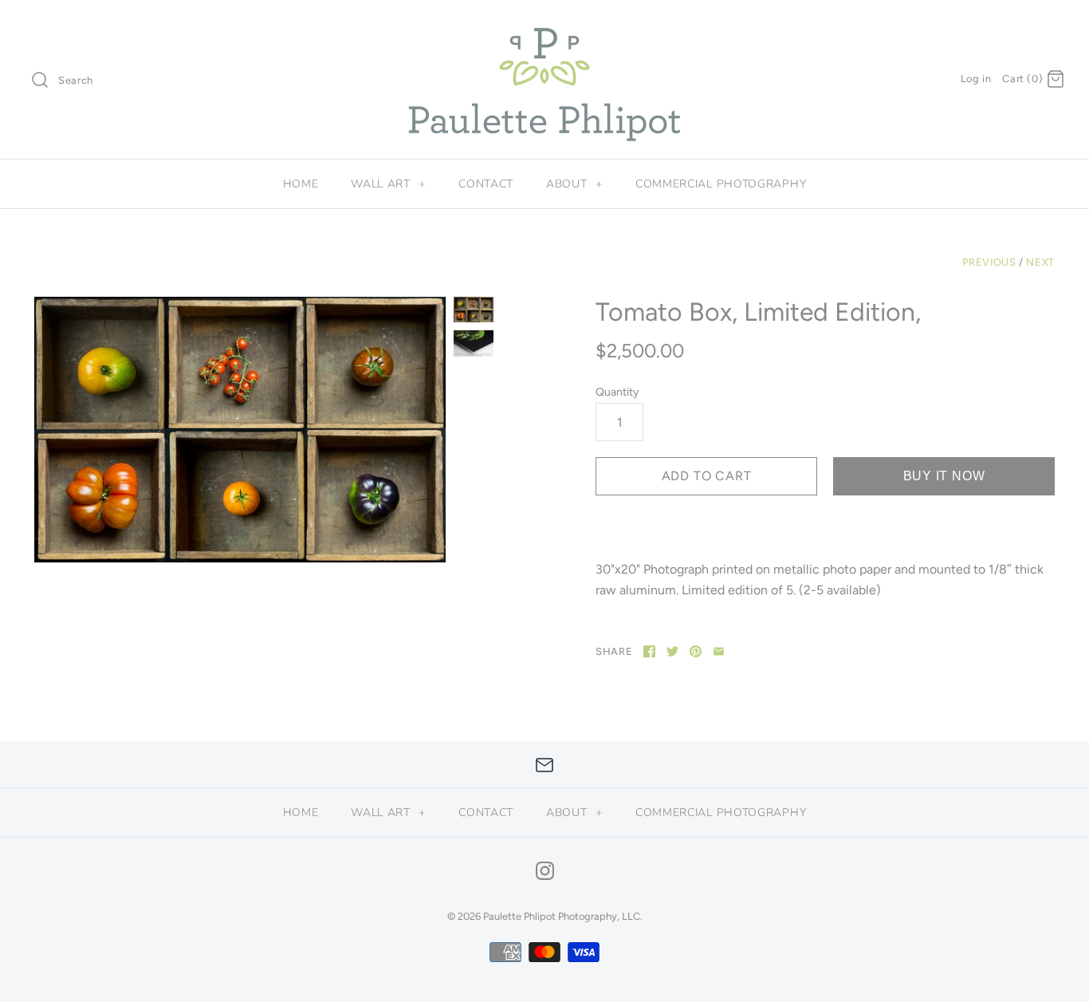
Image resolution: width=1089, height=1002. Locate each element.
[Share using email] (719, 651)
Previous (989, 262)
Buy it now (944, 476)
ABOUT (574, 183)
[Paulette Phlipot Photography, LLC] (544, 26)
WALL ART (388, 183)
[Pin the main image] (696, 651)
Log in (976, 79)
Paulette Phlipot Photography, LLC (561, 916)
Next (1040, 262)
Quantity (617, 392)
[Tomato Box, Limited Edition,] (240, 430)
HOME (301, 183)
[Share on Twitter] (672, 651)
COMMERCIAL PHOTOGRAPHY (720, 183)
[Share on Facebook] (649, 651)
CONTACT (485, 183)
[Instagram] (545, 871)
